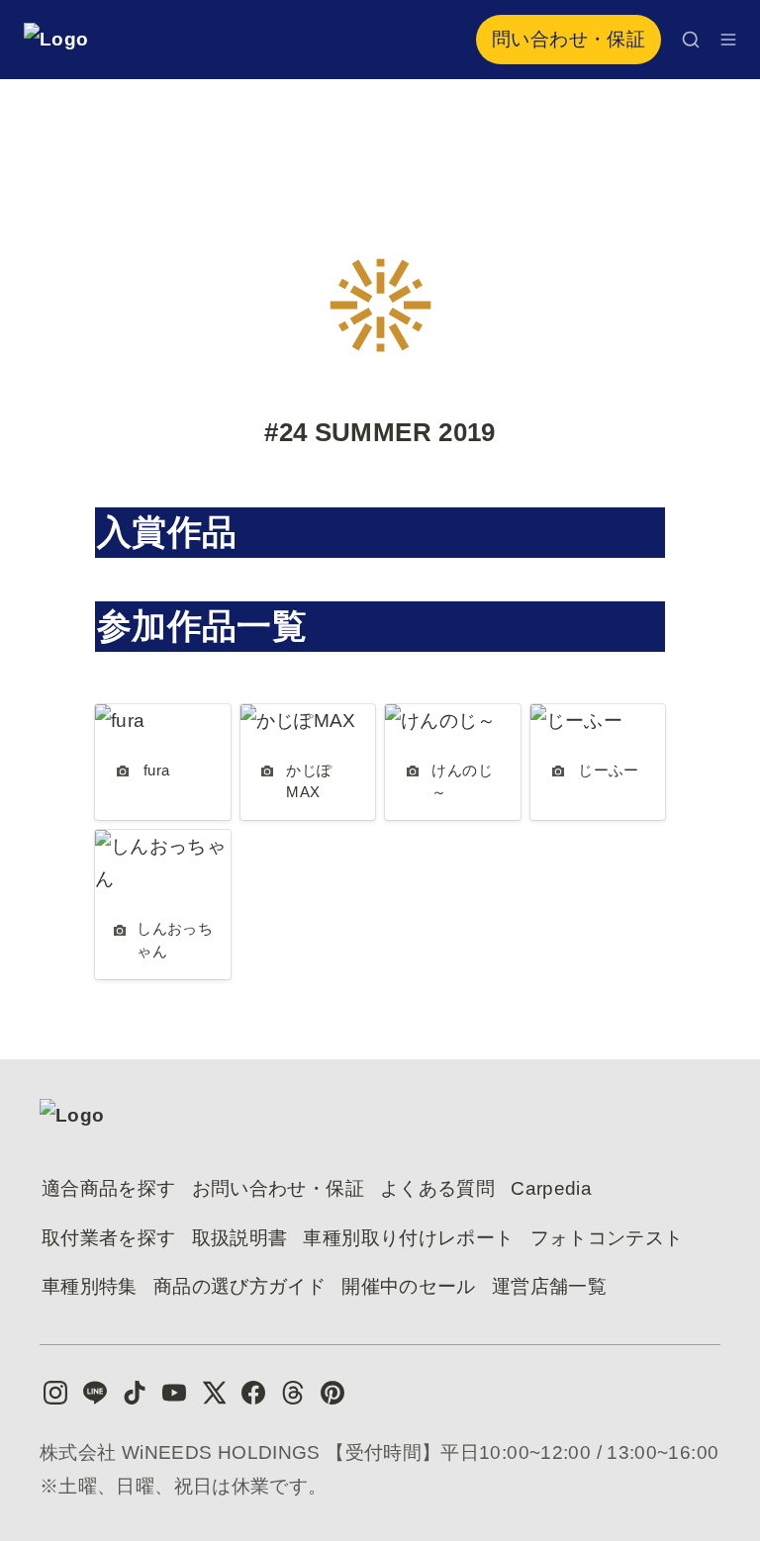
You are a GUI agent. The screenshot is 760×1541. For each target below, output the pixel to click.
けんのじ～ (433, 720)
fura (112, 720)
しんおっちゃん (162, 846)
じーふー (568, 720)
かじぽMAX (290, 720)
